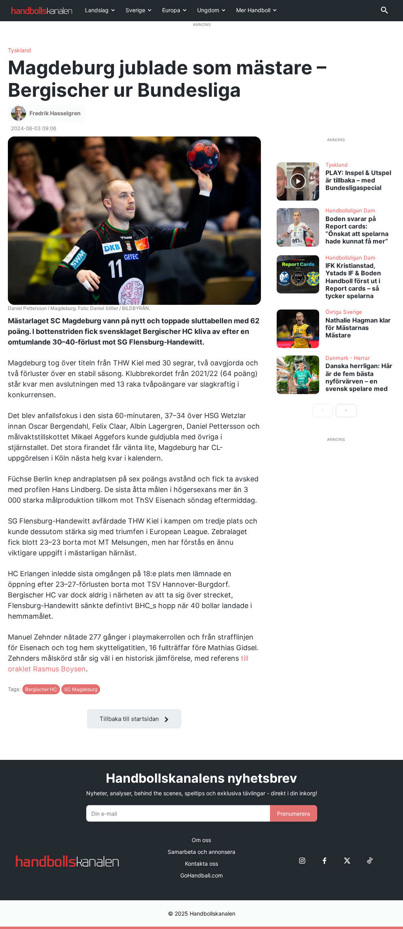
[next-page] (346, 410)
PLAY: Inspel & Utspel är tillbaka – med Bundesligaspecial (358, 180)
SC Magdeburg (80, 689)
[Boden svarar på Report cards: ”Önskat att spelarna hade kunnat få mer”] (298, 227)
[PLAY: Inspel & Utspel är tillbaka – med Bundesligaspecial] (298, 181)
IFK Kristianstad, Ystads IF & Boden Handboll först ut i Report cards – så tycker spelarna (353, 281)
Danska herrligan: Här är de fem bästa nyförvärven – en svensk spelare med (358, 377)
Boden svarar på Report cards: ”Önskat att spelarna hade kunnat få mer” (356, 230)
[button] (384, 10)
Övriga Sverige (343, 312)
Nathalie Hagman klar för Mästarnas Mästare (358, 327)
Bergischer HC (41, 689)
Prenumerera (293, 813)
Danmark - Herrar (347, 358)
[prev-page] (322, 410)
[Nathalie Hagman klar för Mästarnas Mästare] (298, 329)
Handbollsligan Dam (350, 211)
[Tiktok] (369, 861)
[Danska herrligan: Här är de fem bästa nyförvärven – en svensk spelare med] (298, 375)
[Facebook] (324, 861)
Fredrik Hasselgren (55, 113)
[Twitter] (347, 861)
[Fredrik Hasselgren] (19, 113)
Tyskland (19, 50)
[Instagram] (302, 861)
